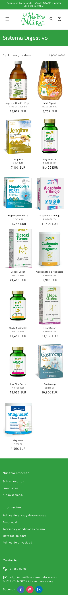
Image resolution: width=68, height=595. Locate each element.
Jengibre (18, 159)
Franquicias (10, 488)
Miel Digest (50, 103)
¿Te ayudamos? (13, 495)
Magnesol (18, 440)
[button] (7, 19)
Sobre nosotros (13, 481)
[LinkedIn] (39, 589)
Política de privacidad (17, 542)
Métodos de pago (15, 536)
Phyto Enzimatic (18, 328)
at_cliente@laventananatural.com (33, 577)
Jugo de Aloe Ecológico (18, 103)
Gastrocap (50, 384)
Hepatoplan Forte (18, 215)
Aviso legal (10, 522)
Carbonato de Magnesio (49, 272)
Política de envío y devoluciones (24, 515)
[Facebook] (20, 589)
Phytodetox (49, 159)
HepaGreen (50, 328)
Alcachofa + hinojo (49, 215)
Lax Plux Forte (18, 384)
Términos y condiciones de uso (24, 529)
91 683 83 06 (18, 569)
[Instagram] (30, 589)
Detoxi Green (18, 272)
